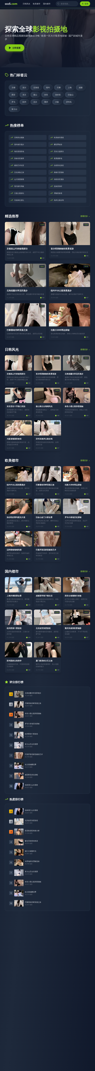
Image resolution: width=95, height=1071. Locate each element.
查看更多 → (85, 216)
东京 (24, 94)
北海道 (36, 87)
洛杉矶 (58, 94)
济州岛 (69, 102)
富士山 (14, 109)
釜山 (35, 94)
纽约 (48, 87)
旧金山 (70, 94)
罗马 (13, 102)
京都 (13, 87)
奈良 (46, 94)
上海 (70, 87)
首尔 (24, 87)
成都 (80, 87)
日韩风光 (26, 3)
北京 (35, 102)
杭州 (24, 102)
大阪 (57, 102)
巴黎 (59, 87)
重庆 (46, 102)
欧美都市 (36, 3)
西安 (13, 94)
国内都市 (46, 3)
